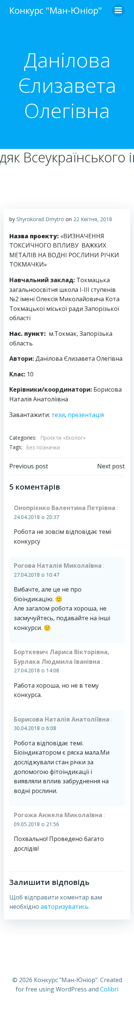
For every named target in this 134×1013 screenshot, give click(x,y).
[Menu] (118, 10)
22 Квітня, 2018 (92, 219)
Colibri (109, 989)
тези (58, 415)
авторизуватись (65, 906)
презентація (86, 415)
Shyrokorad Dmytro (40, 219)
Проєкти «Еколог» (63, 437)
